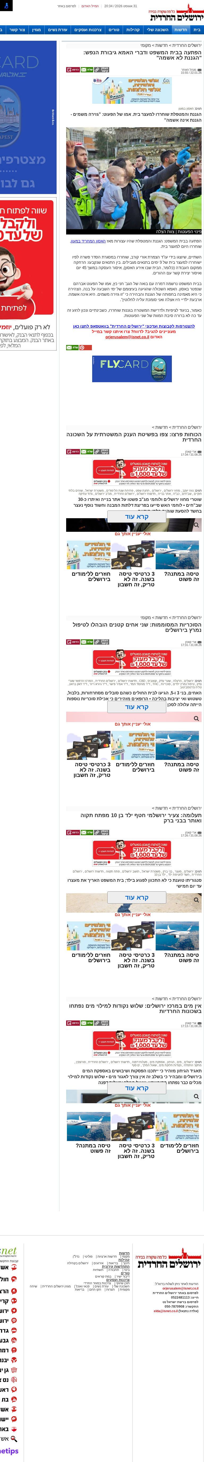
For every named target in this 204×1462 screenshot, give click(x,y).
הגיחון (170, 1062)
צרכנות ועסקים (87, 29)
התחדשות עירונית (116, 1267)
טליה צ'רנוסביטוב (191, 687)
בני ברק (167, 871)
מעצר (178, 871)
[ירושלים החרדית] (168, 1272)
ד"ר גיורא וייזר (98, 684)
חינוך (126, 1263)
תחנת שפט (142, 490)
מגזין (36, 29)
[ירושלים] (176, 24)
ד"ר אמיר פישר (118, 684)
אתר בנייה (164, 493)
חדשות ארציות (107, 1256)
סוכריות (165, 684)
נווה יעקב (188, 490)
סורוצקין (80, 1062)
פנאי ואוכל (83, 1286)
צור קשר (17, 29)
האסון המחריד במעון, (88, 241)
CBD (141, 680)
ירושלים (156, 490)
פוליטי (88, 1256)
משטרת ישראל (94, 490)
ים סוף (136, 1065)
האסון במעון (186, 108)
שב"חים (186, 493)
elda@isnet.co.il (166, 1311)
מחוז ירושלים (171, 490)
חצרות (110, 1289)
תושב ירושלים (130, 871)
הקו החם (94, 1289)
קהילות (133, 29)
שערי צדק (164, 680)
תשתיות (98, 1270)
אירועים (99, 1263)
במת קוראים (103, 1276)
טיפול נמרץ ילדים (183, 684)
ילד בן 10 (160, 874)
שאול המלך (149, 1065)
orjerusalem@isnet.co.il (127, 337)
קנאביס (152, 680)
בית (197, 29)
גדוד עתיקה (86, 493)
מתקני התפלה (192, 1065)
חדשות (181, 29)
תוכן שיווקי (122, 1283)
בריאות (113, 1263)
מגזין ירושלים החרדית (56, 1286)
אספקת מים (157, 1062)
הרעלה (177, 680)
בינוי (127, 1270)
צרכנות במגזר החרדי (97, 1283)
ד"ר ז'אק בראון (78, 684)
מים (179, 1062)
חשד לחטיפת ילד (178, 874)
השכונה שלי (157, 29)
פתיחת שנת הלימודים (119, 490)
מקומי (146, 45)
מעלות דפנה (139, 1062)
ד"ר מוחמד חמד (139, 684)
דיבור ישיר (123, 1276)
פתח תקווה (112, 871)
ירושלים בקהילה (77, 1263)
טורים (114, 29)
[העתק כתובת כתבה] (101, 71)
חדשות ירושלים (146, 493)
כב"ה (176, 493)
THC (155, 684)
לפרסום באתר (66, 6)
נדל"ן (76, 1256)
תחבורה (113, 1270)
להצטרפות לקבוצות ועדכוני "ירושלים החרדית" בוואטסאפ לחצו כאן (134, 326)
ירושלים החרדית (186, 45)
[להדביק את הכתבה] (85, 349)
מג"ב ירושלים (103, 493)
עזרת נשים (57, 29)
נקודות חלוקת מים (169, 1065)
